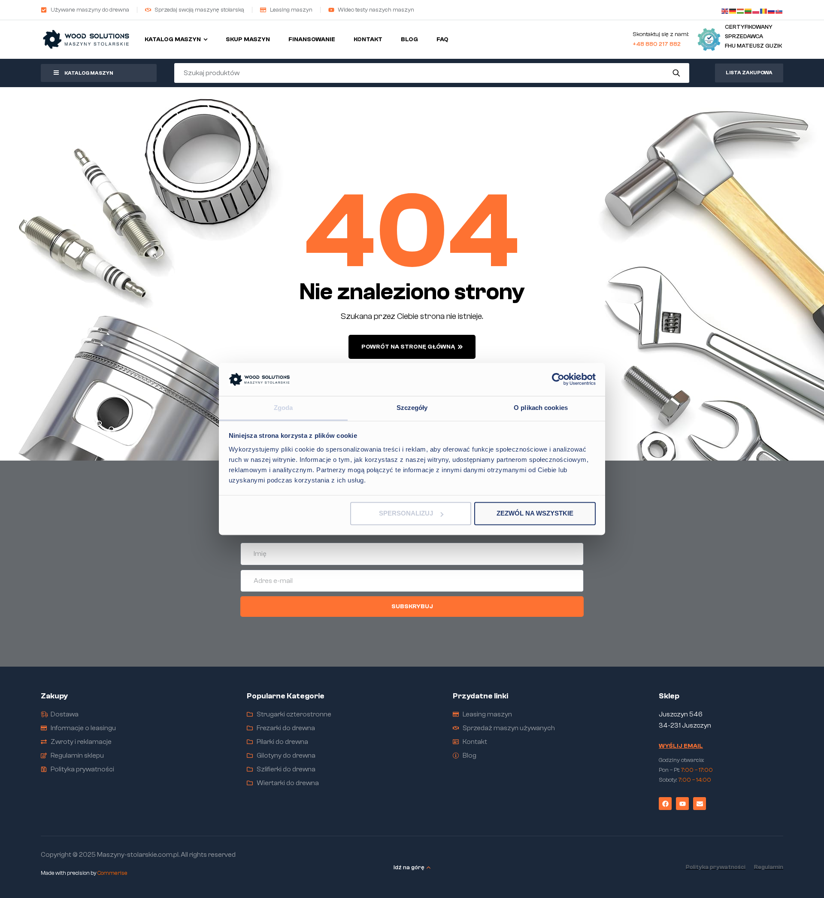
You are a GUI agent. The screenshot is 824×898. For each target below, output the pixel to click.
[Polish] (756, 10)
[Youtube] (682, 803)
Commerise (112, 873)
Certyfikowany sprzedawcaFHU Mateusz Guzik (753, 36)
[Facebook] (665, 803)
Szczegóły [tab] (412, 407)
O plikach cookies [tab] (541, 407)
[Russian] (772, 10)
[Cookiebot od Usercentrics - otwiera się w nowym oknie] (558, 379)
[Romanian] (764, 10)
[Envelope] (699, 803)
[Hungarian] (741, 10)
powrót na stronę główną (408, 346)
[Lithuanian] (748, 10)
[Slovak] (779, 10)
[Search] (676, 73)
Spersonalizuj (406, 513)
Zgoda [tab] (283, 407)
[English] (725, 10)
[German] (733, 10)
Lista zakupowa (749, 73)
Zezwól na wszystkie (535, 513)
